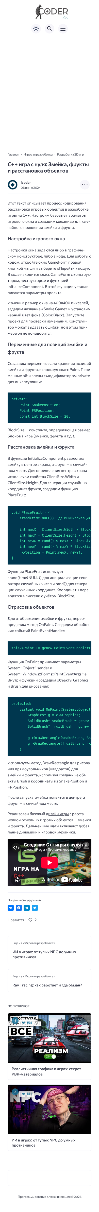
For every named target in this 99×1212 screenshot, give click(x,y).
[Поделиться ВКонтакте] (11, 908)
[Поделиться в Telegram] (27, 908)
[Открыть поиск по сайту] (49, 28)
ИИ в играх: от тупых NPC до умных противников (44, 954)
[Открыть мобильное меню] (63, 28)
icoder (26, 182)
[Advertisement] (49, 91)
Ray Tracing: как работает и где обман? (47, 985)
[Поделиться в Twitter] (35, 908)
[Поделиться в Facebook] (19, 908)
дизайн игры (57, 813)
